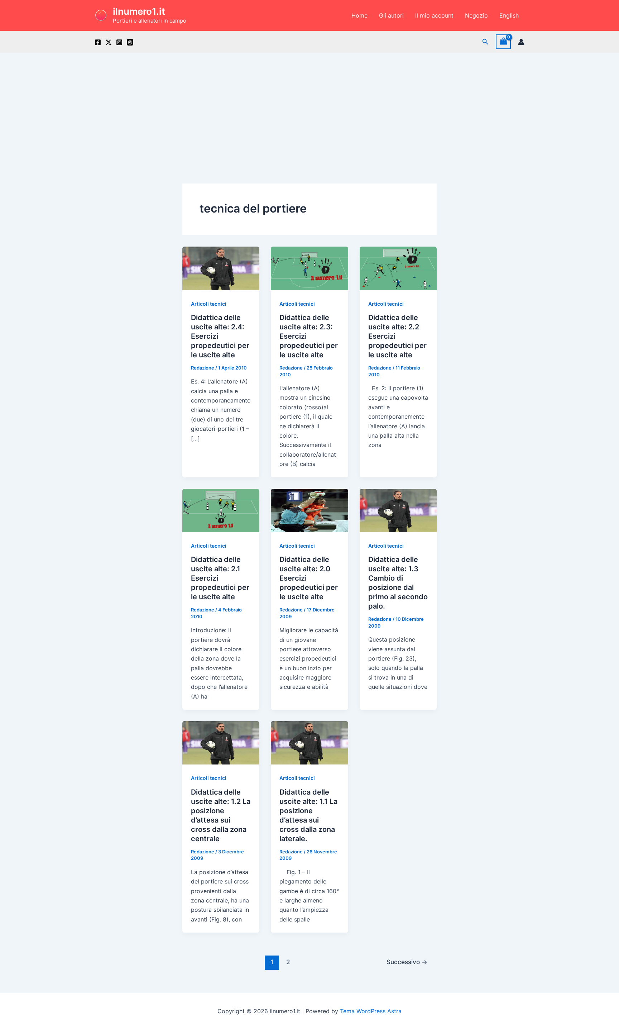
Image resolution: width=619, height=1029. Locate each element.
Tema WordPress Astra (371, 1011)
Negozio (476, 15)
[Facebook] (98, 42)
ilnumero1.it (139, 11)
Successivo (407, 962)
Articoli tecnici (208, 304)
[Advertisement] (309, 107)
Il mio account (434, 15)
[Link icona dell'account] (521, 42)
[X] (108, 42)
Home (359, 15)
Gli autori (391, 15)
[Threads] (130, 42)
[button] (485, 41)
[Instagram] (119, 42)
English (509, 15)
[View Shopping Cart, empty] (503, 41)
